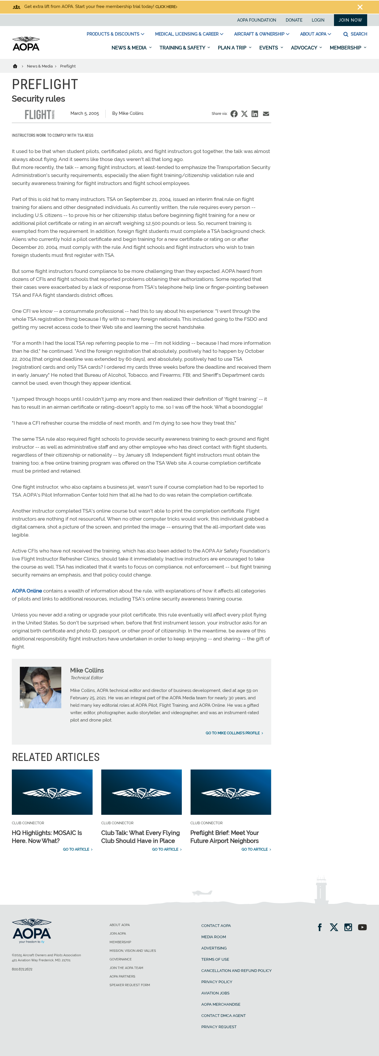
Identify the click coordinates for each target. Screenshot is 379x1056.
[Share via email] (266, 113)
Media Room (213, 937)
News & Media (130, 48)
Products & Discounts (113, 34)
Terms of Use (215, 959)
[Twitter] (336, 928)
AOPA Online (27, 591)
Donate (294, 20)
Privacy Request (219, 1027)
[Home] (19, 66)
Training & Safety (183, 48)
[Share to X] (244, 113)
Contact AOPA (216, 925)
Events (269, 48)
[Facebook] (321, 928)
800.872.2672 (22, 969)
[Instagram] (350, 928)
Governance (121, 959)
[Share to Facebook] (234, 113)
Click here (165, 7)
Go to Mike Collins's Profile (233, 733)
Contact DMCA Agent (223, 1015)
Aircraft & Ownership (259, 34)
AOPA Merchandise (220, 1004)
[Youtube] (362, 928)
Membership (346, 48)
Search (358, 34)
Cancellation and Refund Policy (236, 970)
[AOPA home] (26, 49)
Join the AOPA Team (126, 968)
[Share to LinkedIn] (254, 113)
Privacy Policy (216, 982)
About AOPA (313, 34)
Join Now (350, 20)
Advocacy (304, 48)
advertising (214, 948)
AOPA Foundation (256, 20)
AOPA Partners (122, 976)
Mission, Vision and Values (133, 951)
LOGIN (318, 20)
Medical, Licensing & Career (187, 34)
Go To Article (76, 849)
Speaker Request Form (130, 985)
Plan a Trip (233, 48)
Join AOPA (118, 934)
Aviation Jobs (215, 993)
